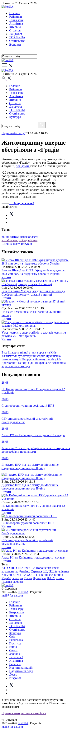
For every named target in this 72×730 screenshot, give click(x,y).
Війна (13, 646)
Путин (37, 578)
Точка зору (16, 20)
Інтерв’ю (15, 27)
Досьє (13, 674)
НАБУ (51, 578)
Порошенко (43, 567)
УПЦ (12, 567)
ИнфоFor (15, 678)
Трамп (28, 578)
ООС (30, 574)
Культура (15, 44)
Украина (36, 571)
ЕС (45, 571)
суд (51, 574)
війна (44, 574)
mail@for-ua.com (12, 595)
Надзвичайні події (13, 133)
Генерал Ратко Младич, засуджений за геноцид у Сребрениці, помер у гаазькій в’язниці (33, 292)
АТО (5, 567)
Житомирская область (23, 236)
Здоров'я (14, 653)
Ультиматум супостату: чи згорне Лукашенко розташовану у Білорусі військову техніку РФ (31, 357)
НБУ (23, 574)
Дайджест (15, 33)
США (20, 567)
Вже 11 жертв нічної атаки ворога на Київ (29, 352)
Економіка (16, 640)
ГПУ (37, 574)
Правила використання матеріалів (24, 713)
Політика (15, 643)
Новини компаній (21, 667)
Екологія (15, 664)
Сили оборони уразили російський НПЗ (28, 523)
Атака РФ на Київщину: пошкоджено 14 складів (33, 557)
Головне (14, 13)
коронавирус (10, 571)
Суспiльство (17, 40)
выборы (18, 581)
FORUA (23, 592)
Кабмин (7, 574)
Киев (16, 574)
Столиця (15, 30)
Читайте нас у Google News (19, 240)
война (5, 236)
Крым (65, 571)
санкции (17, 578)
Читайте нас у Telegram (17, 243)
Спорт (13, 650)
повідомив (23, 166)
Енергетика (16, 612)
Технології (16, 657)
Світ (12, 636)
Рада (57, 571)
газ (44, 578)
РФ (26, 567)
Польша (7, 581)
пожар (60, 578)
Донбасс (24, 571)
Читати (6, 277)
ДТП (50, 571)
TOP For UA (17, 37)
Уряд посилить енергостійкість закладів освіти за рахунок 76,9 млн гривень (34, 334)
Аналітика (16, 23)
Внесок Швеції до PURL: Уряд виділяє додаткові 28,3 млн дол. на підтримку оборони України (33, 272)
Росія (55, 567)
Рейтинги (15, 16)
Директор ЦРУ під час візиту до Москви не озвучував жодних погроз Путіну (30, 486)
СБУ (32, 567)
